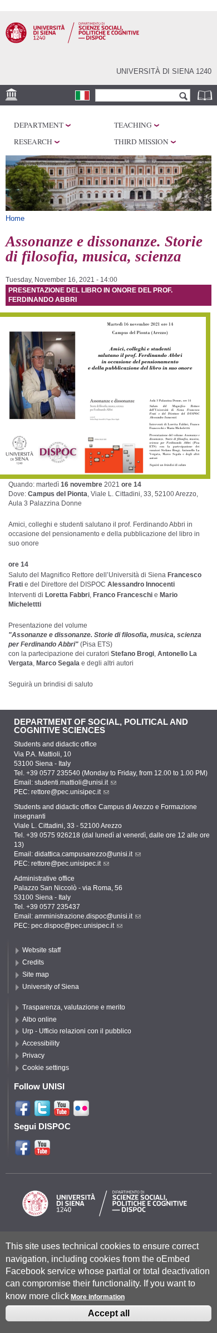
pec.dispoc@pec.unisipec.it (72, 926)
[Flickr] (81, 1112)
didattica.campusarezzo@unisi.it (83, 854)
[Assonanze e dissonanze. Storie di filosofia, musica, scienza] (82, 95)
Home (15, 218)
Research (33, 142)
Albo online (39, 1019)
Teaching (133, 125)
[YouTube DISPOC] (42, 1151)
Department (38, 125)
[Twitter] (42, 1112)
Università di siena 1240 (163, 71)
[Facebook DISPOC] (23, 1151)
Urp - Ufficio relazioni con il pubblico (76, 1031)
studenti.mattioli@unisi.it (71, 782)
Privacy (33, 1055)
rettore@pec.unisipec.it (66, 792)
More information (98, 1297)
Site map (35, 974)
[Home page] (72, 41)
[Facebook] (23, 1112)
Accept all (109, 1313)
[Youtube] (62, 1112)
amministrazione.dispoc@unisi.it (83, 916)
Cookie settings (45, 1068)
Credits (33, 962)
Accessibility (41, 1043)
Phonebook (206, 95)
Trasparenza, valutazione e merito (73, 1007)
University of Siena (50, 987)
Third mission (141, 142)
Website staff (41, 950)
